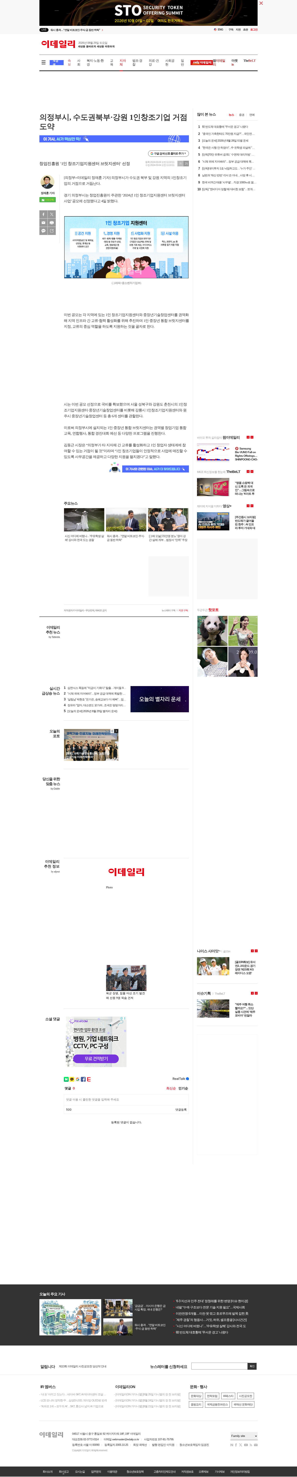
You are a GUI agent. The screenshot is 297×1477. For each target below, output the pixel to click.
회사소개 (47, 1471)
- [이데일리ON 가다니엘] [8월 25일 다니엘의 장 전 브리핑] (147, 1394)
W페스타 (228, 1396)
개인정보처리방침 (240, 1471)
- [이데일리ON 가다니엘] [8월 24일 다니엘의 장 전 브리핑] (147, 1400)
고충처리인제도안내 (164, 1471)
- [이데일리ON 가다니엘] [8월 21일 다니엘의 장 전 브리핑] (147, 1406)
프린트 (52, 223)
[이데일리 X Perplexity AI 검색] (114, 138)
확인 (252, 1366)
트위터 (52, 214)
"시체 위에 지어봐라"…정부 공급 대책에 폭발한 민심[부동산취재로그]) (106, 693)
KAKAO (43, 231)
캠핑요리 (196, 1404)
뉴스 (231, 114)
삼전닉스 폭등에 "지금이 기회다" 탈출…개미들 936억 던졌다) (101, 687)
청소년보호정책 (134, 1471)
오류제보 (203, 1471)
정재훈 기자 (48, 193)
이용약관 (112, 1471)
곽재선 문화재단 (243, 1404)
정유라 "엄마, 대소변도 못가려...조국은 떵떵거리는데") (97, 705)
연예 (252, 114)
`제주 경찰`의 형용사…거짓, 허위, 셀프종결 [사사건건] (209, 1320)
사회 (78, 62)
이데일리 (78, 44)
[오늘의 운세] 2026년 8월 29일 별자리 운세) (90, 711)
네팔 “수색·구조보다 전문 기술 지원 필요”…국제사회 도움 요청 (215, 1307)
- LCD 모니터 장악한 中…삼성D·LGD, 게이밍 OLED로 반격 (73, 1400)
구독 (231, 29)
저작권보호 (187, 1471)
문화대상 (196, 1396)
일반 (182, 62)
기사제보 (219, 1471)
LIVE (43, 29)
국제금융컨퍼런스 (217, 1404)
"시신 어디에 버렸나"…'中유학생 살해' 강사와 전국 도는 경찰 (214, 1326)
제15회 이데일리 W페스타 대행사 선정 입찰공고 (87, 1366)
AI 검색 (55, 62)
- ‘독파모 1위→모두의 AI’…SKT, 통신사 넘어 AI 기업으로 (71, 1406)
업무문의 (96, 1471)
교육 (111, 62)
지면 (238, 29)
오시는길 (80, 1471)
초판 (245, 29)
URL (52, 231)
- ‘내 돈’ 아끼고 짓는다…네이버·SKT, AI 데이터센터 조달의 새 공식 (73, 1394)
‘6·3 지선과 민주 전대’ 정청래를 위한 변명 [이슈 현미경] (210, 1301)
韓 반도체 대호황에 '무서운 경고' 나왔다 (200, 1332)
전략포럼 (212, 1396)
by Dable (55, 788)
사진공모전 (245, 1396)
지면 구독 (183, 610)
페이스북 (43, 214)
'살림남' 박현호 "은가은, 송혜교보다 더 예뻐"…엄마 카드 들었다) (102, 699)
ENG (220, 29)
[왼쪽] (112, 731)
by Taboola (54, 637)
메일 (43, 223)
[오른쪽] (116, 731)
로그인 (254, 29)
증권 (241, 114)
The (249, 60)
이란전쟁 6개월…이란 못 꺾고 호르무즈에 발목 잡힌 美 (210, 1313)
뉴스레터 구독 (168, 610)
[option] (148, 16)
